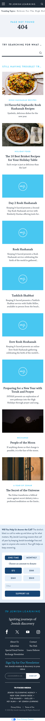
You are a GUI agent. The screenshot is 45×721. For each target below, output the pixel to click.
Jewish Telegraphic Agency (21, 693)
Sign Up (33, 676)
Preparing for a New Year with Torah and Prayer (22, 390)
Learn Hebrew (33, 650)
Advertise (14, 646)
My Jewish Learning (28, 701)
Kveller (29, 698)
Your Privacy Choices (25, 719)
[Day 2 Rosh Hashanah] (22, 186)
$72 (13, 570)
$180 (31, 570)
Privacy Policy (16, 707)
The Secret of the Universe (22, 490)
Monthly (31, 557)
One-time (13, 557)
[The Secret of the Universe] (22, 468)
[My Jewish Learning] (22, 613)
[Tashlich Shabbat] (22, 278)
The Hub (33, 646)
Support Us (22, 593)
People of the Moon (22, 443)
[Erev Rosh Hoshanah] (22, 325)
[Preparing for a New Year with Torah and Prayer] (22, 371)
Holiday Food (23, 151)
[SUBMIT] (40, 53)
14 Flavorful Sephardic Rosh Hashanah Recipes (22, 107)
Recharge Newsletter (14, 654)
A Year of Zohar (22, 485)
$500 (31, 578)
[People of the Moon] (22, 421)
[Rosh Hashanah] (22, 232)
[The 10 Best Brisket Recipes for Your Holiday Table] (22, 134)
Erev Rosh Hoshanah (22, 342)
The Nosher (15, 698)
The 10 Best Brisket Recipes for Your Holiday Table (23, 158)
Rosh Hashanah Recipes (23, 100)
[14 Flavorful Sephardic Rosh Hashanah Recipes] (22, 83)
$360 (13, 578)
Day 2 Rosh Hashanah (23, 203)
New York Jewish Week (21, 696)
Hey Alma (11, 701)
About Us (14, 641)
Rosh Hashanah (23, 249)
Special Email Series (14, 650)
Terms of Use (29, 707)
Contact (33, 641)
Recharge (22, 438)
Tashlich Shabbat (23, 295)
